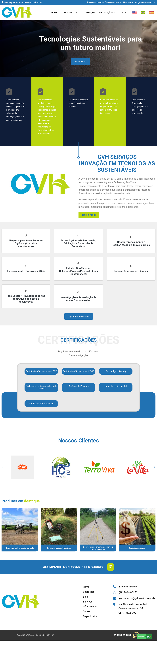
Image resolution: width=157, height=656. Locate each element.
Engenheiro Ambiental (116, 386)
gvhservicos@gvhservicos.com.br (140, 2)
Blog (78, 12)
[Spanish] (151, 12)
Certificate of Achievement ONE (41, 371)
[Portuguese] (143, 12)
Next (153, 467)
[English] (135, 12)
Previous (3, 467)
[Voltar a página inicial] (17, 12)
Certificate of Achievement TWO (78, 371)
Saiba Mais (80, 61)
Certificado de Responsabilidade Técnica (41, 387)
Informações (106, 12)
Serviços (90, 12)
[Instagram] (110, 567)
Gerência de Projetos (79, 386)
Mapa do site (90, 616)
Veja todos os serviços (78, 316)
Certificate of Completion (41, 403)
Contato (124, 12)
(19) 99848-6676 (96, 2)
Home (54, 12)
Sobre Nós (66, 12)
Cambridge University (115, 371)
